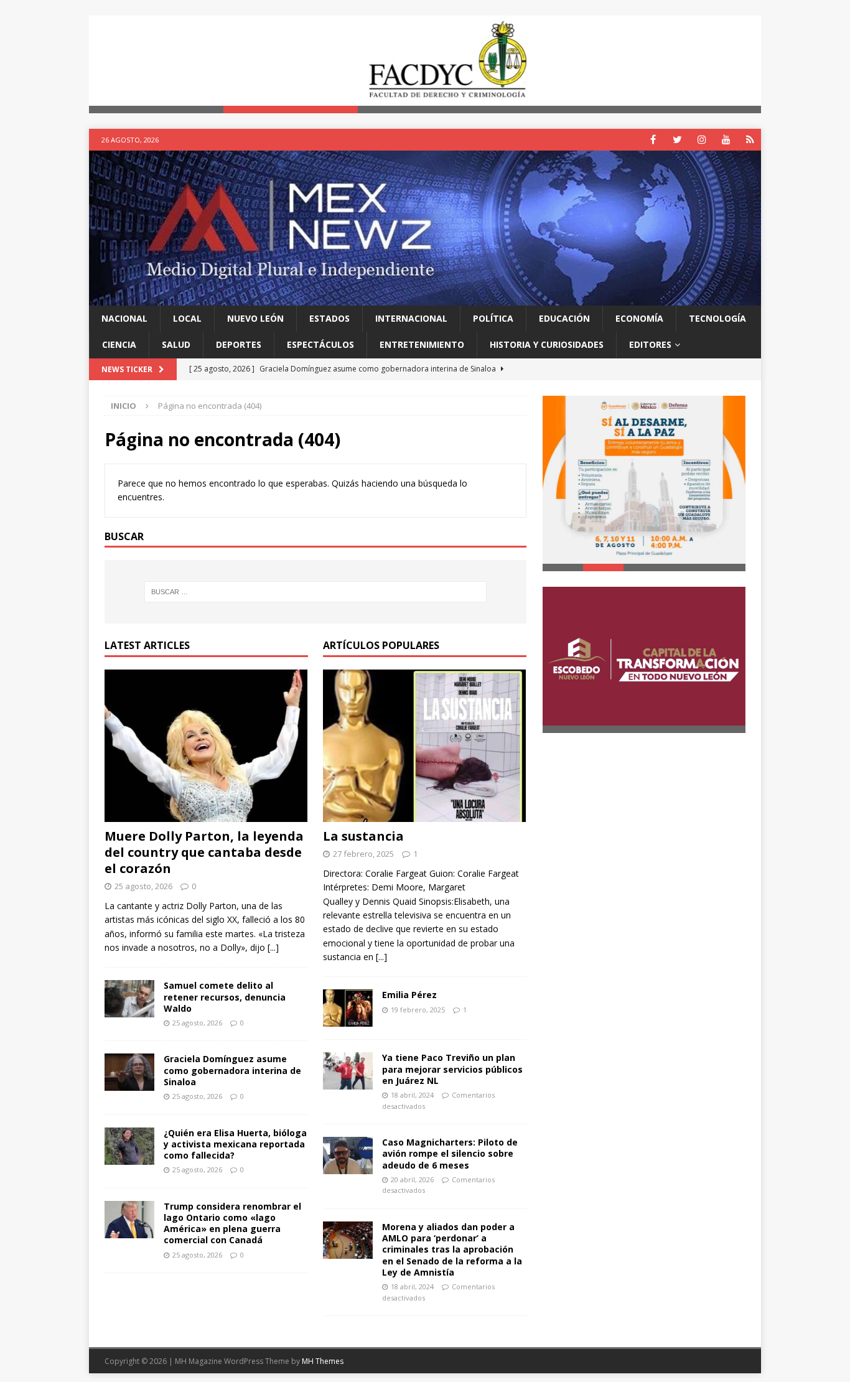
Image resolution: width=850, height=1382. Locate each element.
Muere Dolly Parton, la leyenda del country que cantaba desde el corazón (204, 852)
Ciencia (119, 344)
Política (493, 318)
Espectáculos (320, 344)
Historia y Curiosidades (547, 344)
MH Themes (322, 1361)
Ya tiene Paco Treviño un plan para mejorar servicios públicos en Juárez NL (452, 1069)
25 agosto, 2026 (143, 886)
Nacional (124, 318)
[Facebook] (653, 140)
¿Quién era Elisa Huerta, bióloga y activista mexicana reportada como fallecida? (235, 1144)
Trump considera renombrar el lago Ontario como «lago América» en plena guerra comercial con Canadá (232, 1223)
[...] (273, 947)
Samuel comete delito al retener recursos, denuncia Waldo (225, 996)
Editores (650, 344)
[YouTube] (726, 140)
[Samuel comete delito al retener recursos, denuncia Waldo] (129, 998)
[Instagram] (701, 140)
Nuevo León (255, 318)
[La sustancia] (424, 746)
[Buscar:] (315, 591)
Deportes (238, 344)
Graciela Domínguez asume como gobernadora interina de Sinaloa (232, 1070)
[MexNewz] (425, 298)
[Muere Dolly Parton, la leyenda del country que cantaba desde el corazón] (206, 746)
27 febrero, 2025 (363, 853)
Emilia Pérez (409, 995)
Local (187, 318)
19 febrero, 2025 (418, 1009)
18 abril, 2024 (412, 1095)
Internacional (411, 318)
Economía (639, 318)
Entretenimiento (422, 344)
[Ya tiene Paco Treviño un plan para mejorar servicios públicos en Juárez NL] (348, 1071)
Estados (329, 318)
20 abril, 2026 (412, 1179)
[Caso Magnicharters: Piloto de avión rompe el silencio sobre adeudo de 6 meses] (348, 1155)
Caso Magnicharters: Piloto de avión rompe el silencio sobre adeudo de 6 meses (450, 1153)
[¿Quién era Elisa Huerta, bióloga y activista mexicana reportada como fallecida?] (129, 1146)
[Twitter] (677, 140)
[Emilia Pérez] (348, 1008)
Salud (176, 344)
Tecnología (717, 318)
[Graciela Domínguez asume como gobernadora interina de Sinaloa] (129, 1072)
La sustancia (363, 836)
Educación (564, 318)
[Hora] (750, 140)
